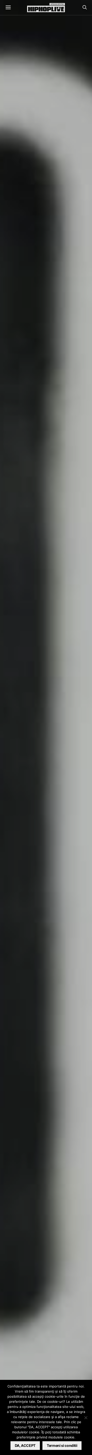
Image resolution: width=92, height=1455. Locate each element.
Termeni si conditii (62, 1445)
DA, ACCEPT (25, 1445)
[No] (85, 1417)
